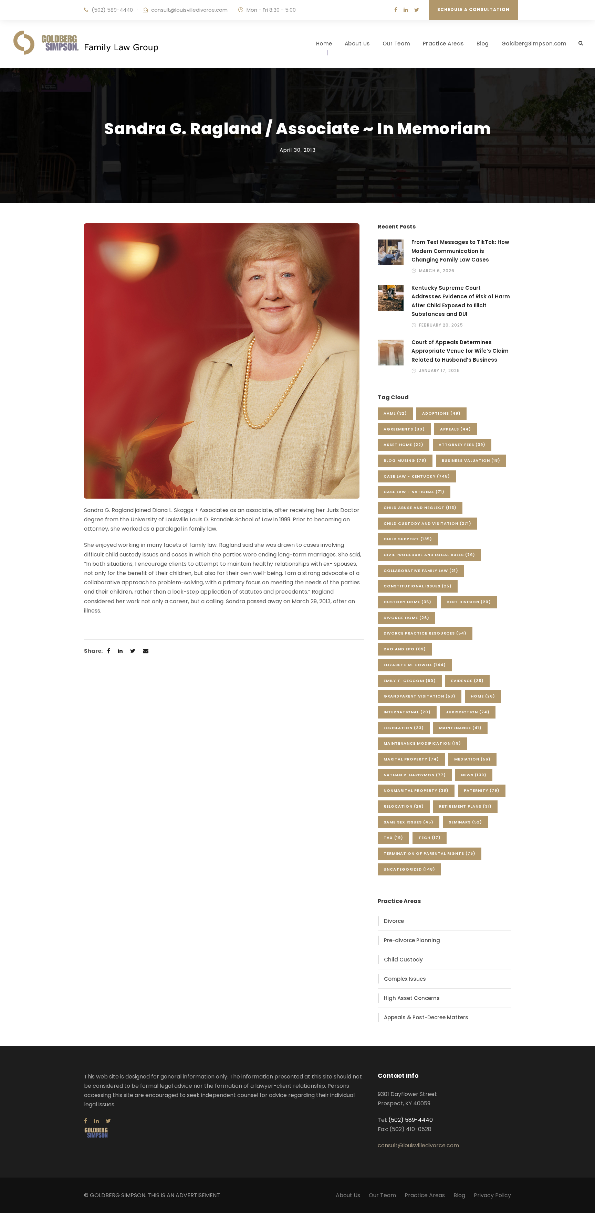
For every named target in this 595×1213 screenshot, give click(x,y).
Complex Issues (405, 978)
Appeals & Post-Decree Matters (426, 1017)
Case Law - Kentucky (417, 476)
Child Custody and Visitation (427, 523)
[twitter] (416, 9)
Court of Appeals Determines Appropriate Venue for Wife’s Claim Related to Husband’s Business (460, 351)
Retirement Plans (465, 806)
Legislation (404, 728)
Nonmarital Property (416, 790)
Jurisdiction (468, 712)
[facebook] (395, 9)
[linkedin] (406, 9)
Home (324, 43)
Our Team (396, 43)
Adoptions (441, 413)
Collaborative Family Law (421, 570)
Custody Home (407, 602)
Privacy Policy (492, 1195)
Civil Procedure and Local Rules (429, 554)
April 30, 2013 (298, 149)
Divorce (394, 921)
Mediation (472, 759)
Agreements (404, 429)
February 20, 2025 (441, 325)
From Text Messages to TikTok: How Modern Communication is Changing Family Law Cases (460, 250)
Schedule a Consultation (473, 9)
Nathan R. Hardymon (415, 775)
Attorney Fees (462, 444)
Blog (483, 43)
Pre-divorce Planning (412, 940)
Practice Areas (443, 43)
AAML (395, 413)
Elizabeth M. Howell (415, 665)
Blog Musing (405, 460)
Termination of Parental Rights (430, 853)
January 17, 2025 (439, 370)
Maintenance (460, 728)
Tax (393, 837)
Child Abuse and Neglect (420, 507)
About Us (357, 43)
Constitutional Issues (418, 586)
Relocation (404, 806)
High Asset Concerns (412, 998)
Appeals (455, 429)
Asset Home (404, 444)
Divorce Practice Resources (425, 633)
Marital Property (411, 759)
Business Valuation (471, 460)
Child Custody (403, 959)
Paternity (482, 790)
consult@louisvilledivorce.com (189, 9)
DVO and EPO (405, 649)
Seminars (465, 822)
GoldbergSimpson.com (534, 43)
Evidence (467, 680)
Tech (429, 837)
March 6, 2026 (437, 271)
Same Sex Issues (409, 822)
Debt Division (469, 602)
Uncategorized (409, 869)
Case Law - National (414, 491)
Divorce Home (406, 617)
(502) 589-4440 (112, 9)
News (474, 775)
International (407, 712)
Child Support (408, 539)
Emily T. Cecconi (410, 680)
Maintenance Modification (422, 743)
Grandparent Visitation (420, 696)
